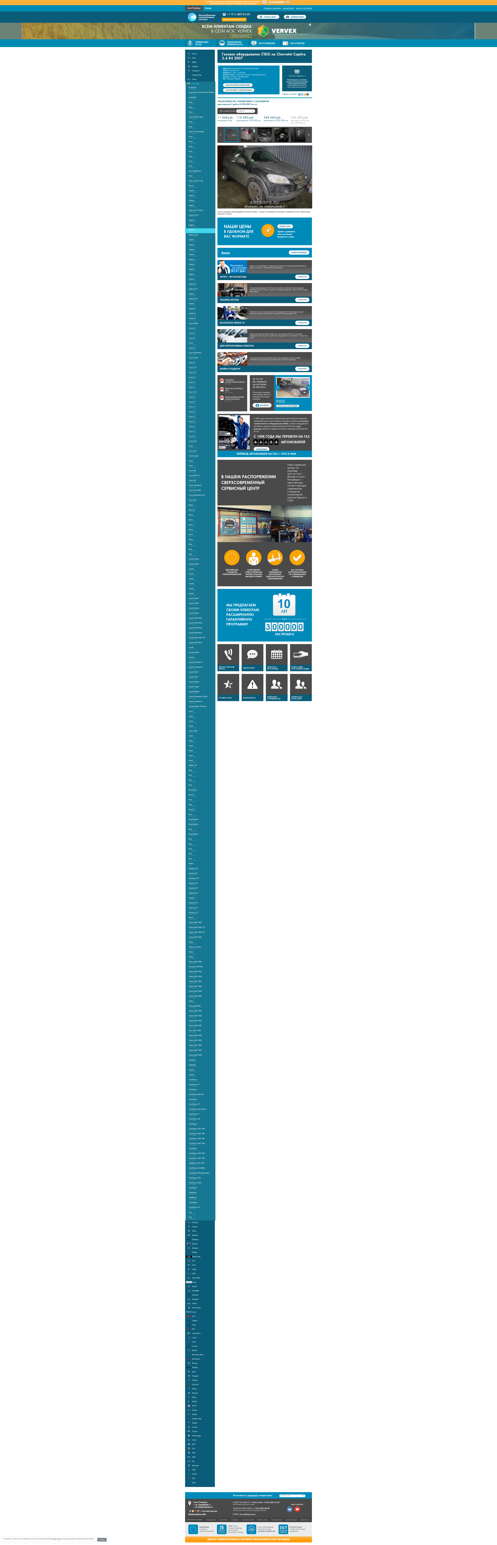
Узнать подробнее (241, 36)
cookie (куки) (56, 1539)
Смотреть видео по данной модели (239, 90)
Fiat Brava (234, 1520)
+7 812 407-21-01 (272, 1502)
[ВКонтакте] (299, 94)
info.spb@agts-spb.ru (247, 1514)
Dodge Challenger (307, 1520)
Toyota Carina (211, 1520)
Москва (208, 8)
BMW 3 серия (263, 1520)
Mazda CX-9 (280, 400)
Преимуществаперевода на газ (235, 43)
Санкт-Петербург (194, 8)
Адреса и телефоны (304, 8)
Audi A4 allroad (276, 1520)
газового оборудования (245, 4)
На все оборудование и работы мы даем (266, 1529)
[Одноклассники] (305, 94)
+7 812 (238, 14)
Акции (225, 253)
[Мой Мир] (307, 94)
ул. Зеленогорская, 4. (204, 1507)
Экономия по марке (194, 1520)
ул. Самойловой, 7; (203, 1504)
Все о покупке (298, 43)
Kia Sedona (223, 1520)
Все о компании (267, 43)
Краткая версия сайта (197, 1514)
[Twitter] (302, 94)
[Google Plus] (198, 1511)
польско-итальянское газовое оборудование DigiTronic (297, 82)
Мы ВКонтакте (288, 8)
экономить (252, 1495)
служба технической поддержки (297, 1529)
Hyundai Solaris (291, 1520)
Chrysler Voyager (248, 1520)
